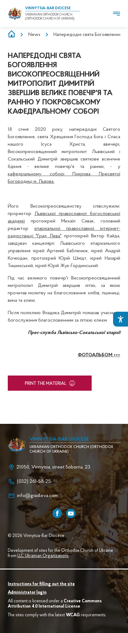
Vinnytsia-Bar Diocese (48, 8)
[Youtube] (70, 513)
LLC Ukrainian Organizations (43, 556)
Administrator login (27, 593)
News (34, 34)
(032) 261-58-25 (34, 481)
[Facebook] (57, 513)
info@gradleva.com (37, 495)
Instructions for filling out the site (41, 584)
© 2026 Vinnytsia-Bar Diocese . (37, 536)
